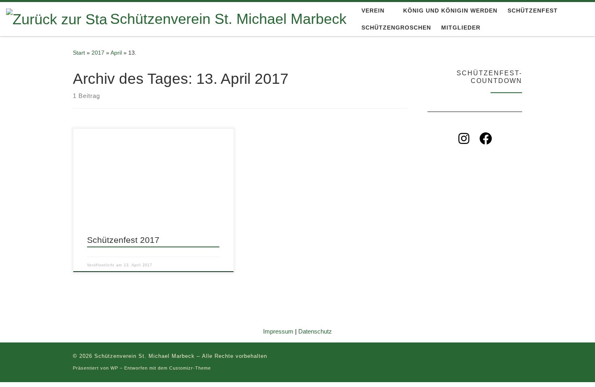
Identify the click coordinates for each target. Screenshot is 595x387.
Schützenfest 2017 (123, 240)
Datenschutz (315, 331)
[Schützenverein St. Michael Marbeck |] (56, 18)
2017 (97, 52)
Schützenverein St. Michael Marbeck (144, 356)
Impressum (278, 331)
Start (79, 52)
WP (114, 368)
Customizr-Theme (190, 368)
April (116, 52)
